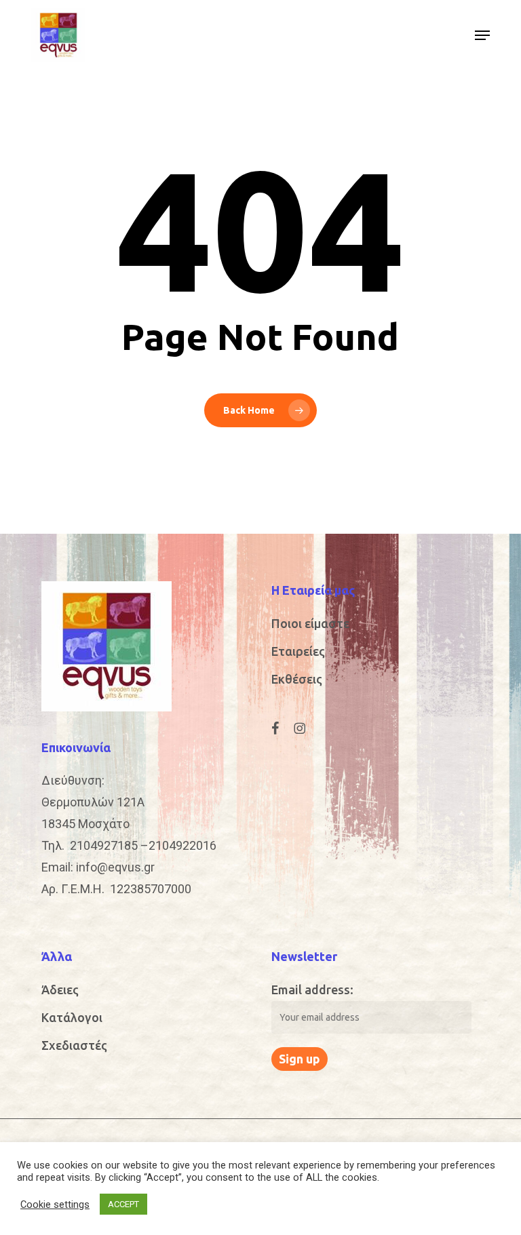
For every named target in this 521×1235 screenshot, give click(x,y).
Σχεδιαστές (74, 1045)
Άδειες (60, 989)
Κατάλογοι (71, 1017)
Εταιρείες (298, 651)
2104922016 (182, 845)
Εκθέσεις (296, 679)
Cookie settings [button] (55, 1204)
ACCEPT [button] (123, 1204)
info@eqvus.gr (115, 867)
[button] (482, 35)
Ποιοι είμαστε (310, 623)
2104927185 (104, 845)
